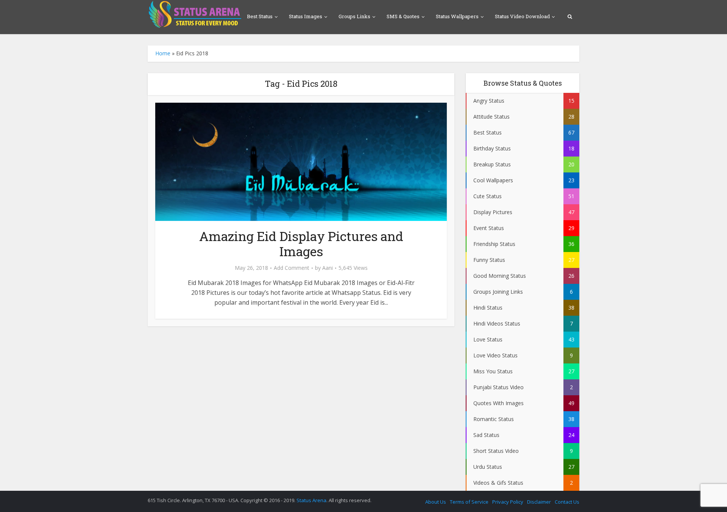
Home (162, 53)
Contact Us (567, 501)
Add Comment (291, 268)
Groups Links (354, 16)
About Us (435, 501)
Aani (327, 268)
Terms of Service (469, 501)
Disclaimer (539, 501)
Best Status (260, 16)
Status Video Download (522, 16)
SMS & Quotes (403, 16)
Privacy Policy (507, 501)
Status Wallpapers (457, 16)
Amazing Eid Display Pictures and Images (301, 243)
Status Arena (311, 500)
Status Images (305, 16)
